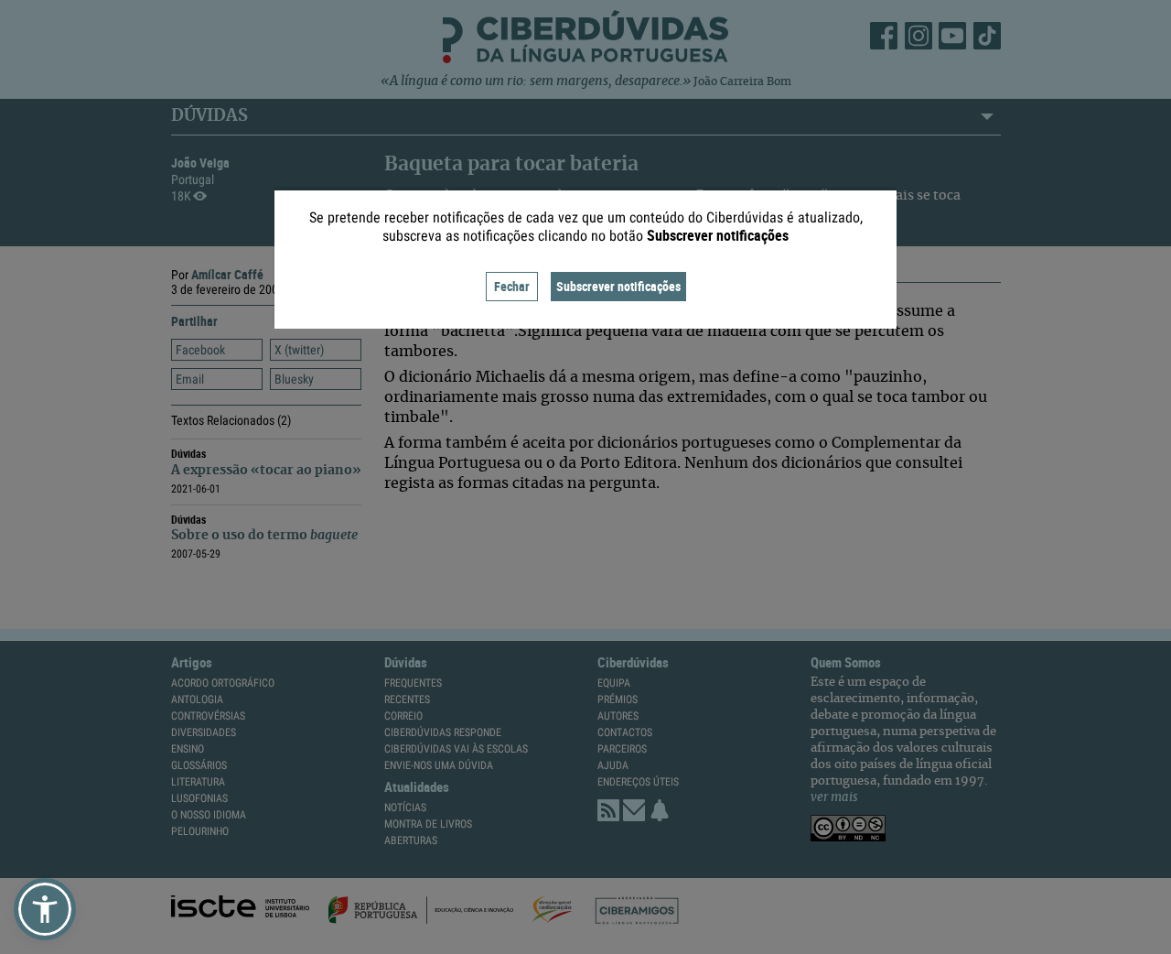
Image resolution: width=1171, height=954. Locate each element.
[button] (44, 909)
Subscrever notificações (618, 286)
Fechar (512, 286)
